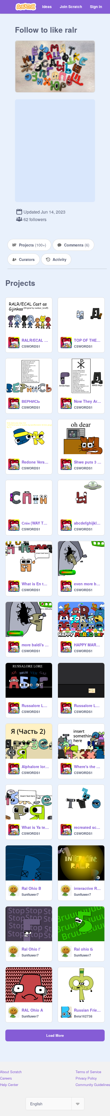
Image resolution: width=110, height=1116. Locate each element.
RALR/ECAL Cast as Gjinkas (35, 340)
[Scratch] (26, 6)
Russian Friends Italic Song (87, 1010)
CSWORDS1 (31, 346)
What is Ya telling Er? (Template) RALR (35, 827)
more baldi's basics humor (35, 644)
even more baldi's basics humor (87, 583)
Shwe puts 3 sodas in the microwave (87, 462)
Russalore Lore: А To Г (35, 705)
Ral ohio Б (83, 949)
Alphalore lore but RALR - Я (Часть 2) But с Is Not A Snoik (35, 766)
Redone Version (35, 462)
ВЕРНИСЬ (31, 401)
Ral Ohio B (31, 888)
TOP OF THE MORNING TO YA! (87, 340)
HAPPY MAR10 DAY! (87, 644)
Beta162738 (83, 1016)
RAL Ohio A (32, 1010)
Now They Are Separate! (87, 401)
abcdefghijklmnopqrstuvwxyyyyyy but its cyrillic (87, 523)
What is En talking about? (35, 583)
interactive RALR (87, 888)
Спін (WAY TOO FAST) (35, 523)
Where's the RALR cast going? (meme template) (87, 766)
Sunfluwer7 (30, 894)
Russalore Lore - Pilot (87, 705)
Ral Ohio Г (31, 949)
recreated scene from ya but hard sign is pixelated (87, 827)
